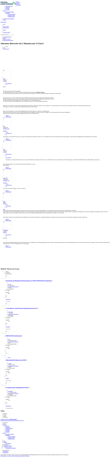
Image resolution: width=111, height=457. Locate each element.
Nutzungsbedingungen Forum (17, 420)
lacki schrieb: (8, 157)
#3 (6, 155)
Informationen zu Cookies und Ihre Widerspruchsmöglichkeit (13, 455)
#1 (6, 84)
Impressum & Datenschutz (6, 420)
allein (9, 357)
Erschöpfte (10, 391)
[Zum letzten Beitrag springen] (7, 297)
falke (4, 47)
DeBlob (9, 363)
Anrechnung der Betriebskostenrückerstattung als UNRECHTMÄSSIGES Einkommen (29, 280)
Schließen (27, 455)
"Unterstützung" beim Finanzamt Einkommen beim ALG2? (21, 308)
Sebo (9, 339)
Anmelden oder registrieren (8, 18)
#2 (6, 134)
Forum (4, 30)
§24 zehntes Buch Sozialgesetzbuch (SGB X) (17, 387)
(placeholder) (8, 443)
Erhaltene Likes (6, 128)
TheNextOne (8, 406)
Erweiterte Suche (6, 32)
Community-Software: (9, 419)
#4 (6, 186)
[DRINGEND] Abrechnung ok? (14, 335)
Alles (4, 24)
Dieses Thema (3, 22)
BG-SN (9, 284)
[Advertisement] (39, 60)
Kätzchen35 (8, 299)
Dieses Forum (6, 27)
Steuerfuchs (10, 311)
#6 (6, 235)
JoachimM (8, 326)
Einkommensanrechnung (13, 286)
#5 (6, 207)
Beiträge (4, 81)
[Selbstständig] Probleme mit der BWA (16, 360)
